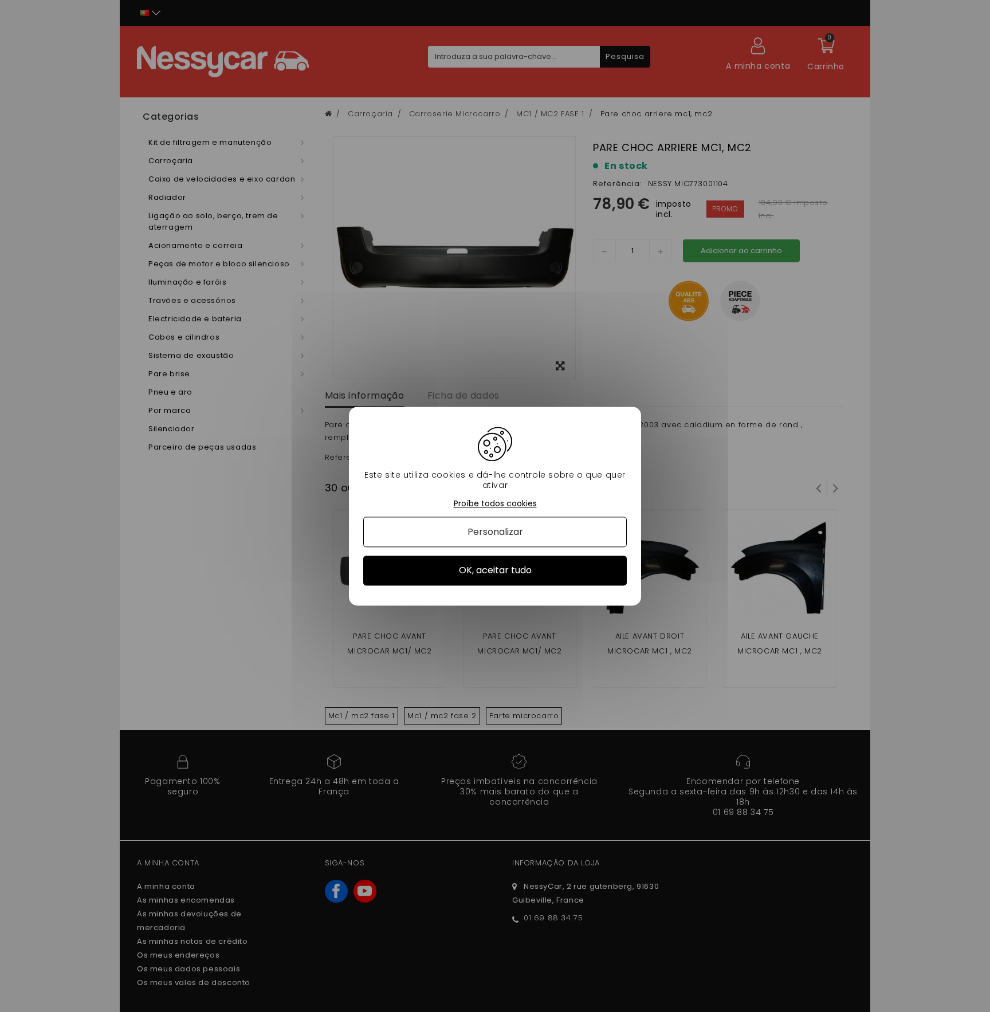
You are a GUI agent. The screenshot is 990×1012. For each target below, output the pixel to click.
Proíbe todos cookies (495, 504)
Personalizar (495, 532)
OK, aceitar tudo (495, 570)
